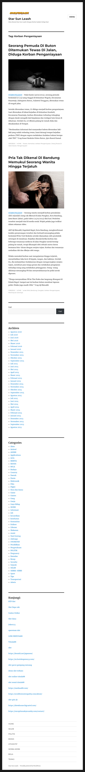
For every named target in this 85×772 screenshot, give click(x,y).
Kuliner (13, 524)
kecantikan (15, 516)
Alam (12, 446)
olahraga (14, 539)
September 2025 (17, 361)
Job (11, 513)
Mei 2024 (14, 404)
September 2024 (17, 393)
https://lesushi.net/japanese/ (20, 653)
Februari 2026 (16, 346)
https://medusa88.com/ (18, 688)
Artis (12, 458)
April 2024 (14, 407)
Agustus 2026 (16, 332)
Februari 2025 (16, 378)
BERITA (13, 461)
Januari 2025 (15, 381)
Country (13, 472)
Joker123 (11, 625)
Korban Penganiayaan (43, 143)
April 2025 (14, 372)
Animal (13, 449)
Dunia (12, 478)
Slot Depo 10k (14, 607)
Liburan (13, 527)
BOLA (12, 467)
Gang (12, 498)
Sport (12, 574)
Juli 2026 (14, 335)
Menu (72, 17)
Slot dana (12, 619)
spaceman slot (14, 630)
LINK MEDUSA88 (15, 636)
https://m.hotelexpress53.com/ (21, 659)
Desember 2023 (16, 419)
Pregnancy (14, 553)
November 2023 (17, 421)
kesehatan (14, 519)
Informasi (14, 510)
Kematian (31, 143)
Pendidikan (15, 545)
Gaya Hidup (15, 504)
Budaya (13, 470)
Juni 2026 (14, 338)
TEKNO (11, 759)
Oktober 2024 (16, 390)
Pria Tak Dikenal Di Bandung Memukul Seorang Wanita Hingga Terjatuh (34, 162)
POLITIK (13, 550)
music (12, 533)
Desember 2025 (16, 352)
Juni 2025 (14, 367)
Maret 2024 (15, 410)
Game (12, 493)
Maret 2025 (15, 375)
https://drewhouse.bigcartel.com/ (22, 705)
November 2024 (17, 387)
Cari (10, 307)
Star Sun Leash (19, 19)
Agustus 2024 (16, 395)
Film (12, 484)
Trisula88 (12, 642)
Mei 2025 (14, 369)
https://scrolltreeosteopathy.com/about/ (25, 694)
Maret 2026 (15, 343)
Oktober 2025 (16, 358)
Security (13, 562)
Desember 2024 (16, 384)
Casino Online (14, 613)
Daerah (13, 475)
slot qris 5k (13, 700)
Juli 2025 (14, 364)
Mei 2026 (14, 341)
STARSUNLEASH (15, 95)
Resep (12, 559)
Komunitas (15, 522)
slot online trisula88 (16, 677)
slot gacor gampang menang (20, 665)
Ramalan (14, 556)
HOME (19, 143)
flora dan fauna (16, 490)
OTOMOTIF (15, 542)
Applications (15, 455)
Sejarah (13, 565)
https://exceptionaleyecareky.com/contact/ (26, 711)
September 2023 (17, 424)
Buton (25, 143)
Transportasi (15, 579)
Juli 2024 (14, 398)
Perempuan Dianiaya (15, 292)
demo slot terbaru (15, 671)
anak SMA (26, 290)
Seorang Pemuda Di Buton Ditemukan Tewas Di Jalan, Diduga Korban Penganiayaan (35, 50)
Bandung (33, 290)
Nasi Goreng (15, 536)
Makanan (14, 530)
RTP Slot (11, 601)
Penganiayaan (22, 146)
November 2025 (17, 355)
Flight (12, 487)
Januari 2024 (15, 416)
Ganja (12, 501)
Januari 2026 (15, 349)
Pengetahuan (15, 548)
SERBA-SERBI (16, 571)
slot (10, 648)
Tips (12, 576)
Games (13, 496)
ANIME (13, 452)
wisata (13, 582)
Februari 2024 (16, 413)
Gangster (41, 290)
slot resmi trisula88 (16, 682)
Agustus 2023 (16, 427)
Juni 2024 (14, 401)
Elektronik (14, 481)
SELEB (13, 568)
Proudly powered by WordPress (30, 766)
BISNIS (13, 464)
